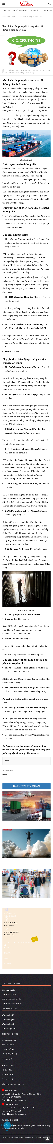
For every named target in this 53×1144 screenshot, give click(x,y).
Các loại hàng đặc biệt (9, 1054)
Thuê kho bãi (48, 10)
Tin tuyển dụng (7, 1079)
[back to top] (47, 1138)
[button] (26, 143)
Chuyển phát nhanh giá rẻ (26, 1126)
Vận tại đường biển (34, 16)
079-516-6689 (15, 1097)
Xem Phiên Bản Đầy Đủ (43, 1137)
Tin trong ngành (7, 1074)
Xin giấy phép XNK (9, 1040)
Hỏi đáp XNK (7, 1070)
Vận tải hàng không (9, 1028)
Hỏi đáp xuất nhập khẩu (15, 1128)
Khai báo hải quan (8, 1045)
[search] (49, 4)
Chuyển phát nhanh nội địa (11, 999)
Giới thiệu (6, 10)
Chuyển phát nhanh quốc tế (11, 1003)
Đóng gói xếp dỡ (8, 1049)
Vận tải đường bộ (8, 1015)
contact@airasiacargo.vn (17, 1100)
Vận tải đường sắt (8, 1024)
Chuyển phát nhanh (20, 10)
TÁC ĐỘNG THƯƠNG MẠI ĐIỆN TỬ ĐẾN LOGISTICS (24, 823)
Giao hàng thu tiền (8, 990)
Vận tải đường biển (8, 1020)
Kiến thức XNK (7, 1065)
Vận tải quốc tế (35, 10)
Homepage (6, 16)
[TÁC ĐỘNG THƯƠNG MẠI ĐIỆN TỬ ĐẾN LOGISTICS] (26, 806)
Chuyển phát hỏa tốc (9, 994)
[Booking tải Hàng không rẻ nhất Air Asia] (26, 3)
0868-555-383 (15, 1111)
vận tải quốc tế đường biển (26, 107)
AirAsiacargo (8, 115)
